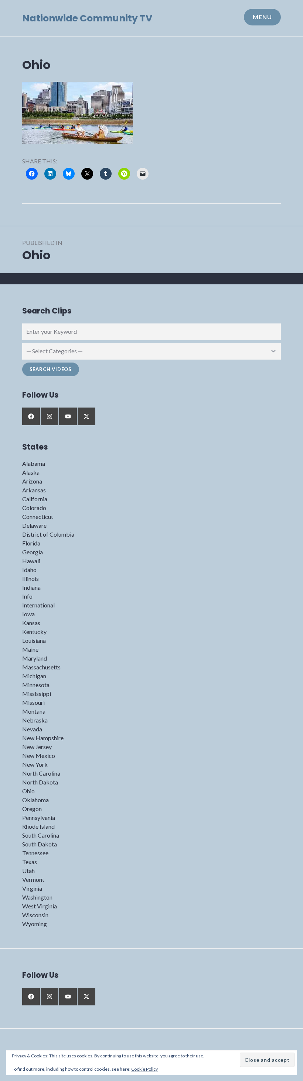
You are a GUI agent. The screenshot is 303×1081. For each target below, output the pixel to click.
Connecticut (37, 516)
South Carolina (40, 835)
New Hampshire (43, 737)
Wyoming (34, 923)
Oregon (32, 808)
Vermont (33, 879)
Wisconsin (35, 914)
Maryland (34, 658)
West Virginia (39, 906)
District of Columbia (48, 534)
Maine (30, 649)
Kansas (31, 622)
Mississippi (36, 693)
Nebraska (35, 720)
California (34, 498)
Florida (31, 543)
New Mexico (38, 755)
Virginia (32, 888)
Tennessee (35, 852)
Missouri (33, 702)
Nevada (32, 728)
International (38, 605)
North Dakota (40, 782)
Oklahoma (35, 799)
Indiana (31, 587)
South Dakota (39, 844)
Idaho (29, 569)
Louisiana (34, 640)
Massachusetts (41, 667)
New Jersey (37, 746)
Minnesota (36, 684)
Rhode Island (38, 826)
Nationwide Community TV (87, 18)
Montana (33, 711)
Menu (262, 16)
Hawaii (31, 560)
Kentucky (34, 631)
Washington (37, 897)
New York (35, 764)
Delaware (34, 525)
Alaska (31, 472)
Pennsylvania (38, 817)
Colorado (34, 507)
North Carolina (41, 773)
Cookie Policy (144, 1069)
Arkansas (34, 489)
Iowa (28, 613)
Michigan (34, 675)
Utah (28, 870)
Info (27, 596)
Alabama (33, 463)
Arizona (32, 481)
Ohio (28, 790)
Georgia (32, 551)
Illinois (30, 578)
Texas (29, 861)
